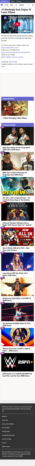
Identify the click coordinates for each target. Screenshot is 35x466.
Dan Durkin (13, 62)
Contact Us (5, 420)
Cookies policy (6, 431)
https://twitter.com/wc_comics (12, 57)
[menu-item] (6, 5)
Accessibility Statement (8, 435)
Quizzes (19, 1)
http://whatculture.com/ (10, 48)
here (2, 67)
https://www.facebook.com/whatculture (15, 52)
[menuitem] (5, 1)
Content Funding (6, 439)
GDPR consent (6, 446)
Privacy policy (6, 427)
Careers (4, 442)
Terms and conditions (8, 424)
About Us (4, 416)
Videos (13, 1)
